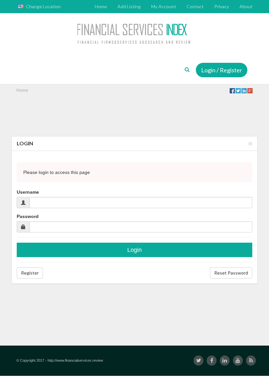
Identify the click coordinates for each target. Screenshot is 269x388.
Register (30, 273)
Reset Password (231, 273)
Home (22, 90)
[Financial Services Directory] (134, 34)
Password (28, 216)
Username (28, 192)
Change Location (43, 6)
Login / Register (221, 70)
